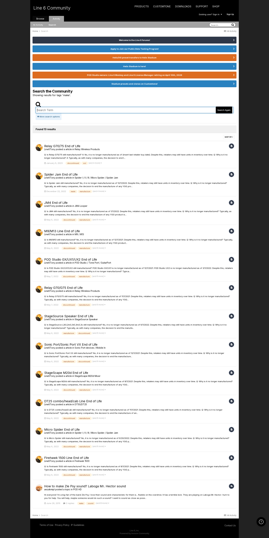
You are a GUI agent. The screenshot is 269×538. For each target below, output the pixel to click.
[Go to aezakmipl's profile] (39, 487)
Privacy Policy (62, 525)
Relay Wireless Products (87, 149)
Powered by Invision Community (134, 533)
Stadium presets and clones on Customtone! (134, 84)
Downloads (183, 6)
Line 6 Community (52, 8)
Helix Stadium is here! (134, 66)
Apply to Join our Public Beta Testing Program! (135, 49)
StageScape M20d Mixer (87, 376)
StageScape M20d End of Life (66, 373)
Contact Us (230, 525)
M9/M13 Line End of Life (62, 231)
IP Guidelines (77, 525)
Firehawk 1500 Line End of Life (66, 458)
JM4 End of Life (56, 203)
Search (52, 25)
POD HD (77, 489)
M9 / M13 (79, 234)
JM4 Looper (81, 206)
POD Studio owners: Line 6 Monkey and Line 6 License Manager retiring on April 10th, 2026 (134, 75)
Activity (56, 18)
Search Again (224, 110)
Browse (40, 18)
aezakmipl (49, 489)
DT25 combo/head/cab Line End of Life (73, 401)
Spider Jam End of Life (61, 174)
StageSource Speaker (86, 319)
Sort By (228, 137)
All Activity (38, 25)
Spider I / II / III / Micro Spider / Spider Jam (96, 177)
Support (202, 6)
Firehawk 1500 (82, 461)
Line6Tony (49, 149)
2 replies (69, 503)
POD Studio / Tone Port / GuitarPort (93, 262)
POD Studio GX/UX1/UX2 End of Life (70, 259)
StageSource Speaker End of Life (68, 316)
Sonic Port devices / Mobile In (90, 347)
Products (141, 6)
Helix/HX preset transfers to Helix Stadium (134, 57)
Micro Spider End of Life (62, 429)
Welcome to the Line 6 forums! (134, 40)
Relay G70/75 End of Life (62, 146)
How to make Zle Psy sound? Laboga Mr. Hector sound (85, 486)
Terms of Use (46, 525)
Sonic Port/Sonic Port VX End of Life (70, 344)
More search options (49, 116)
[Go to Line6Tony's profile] (39, 147)
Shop (215, 6)
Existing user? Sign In (210, 14)
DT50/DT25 (81, 404)
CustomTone (162, 6)
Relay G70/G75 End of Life (63, 288)
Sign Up (230, 14)
